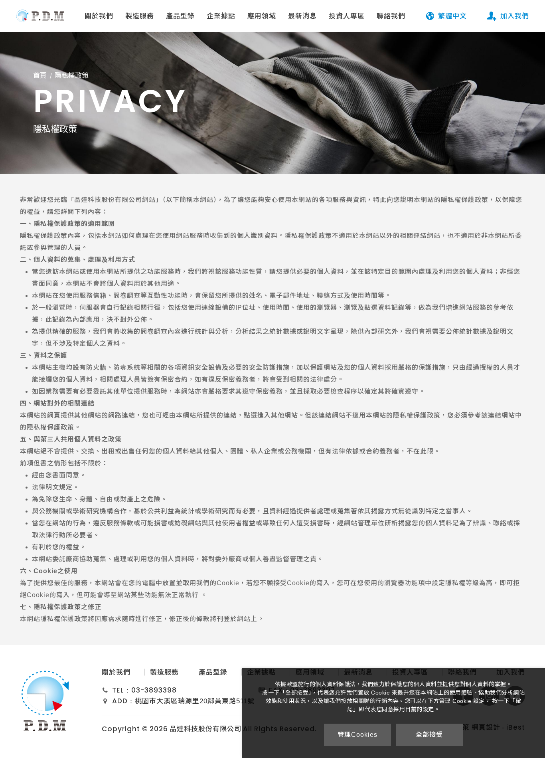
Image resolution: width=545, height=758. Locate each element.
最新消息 (302, 16)
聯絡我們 (391, 16)
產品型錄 (180, 16)
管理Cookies (357, 734)
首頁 (40, 75)
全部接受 (429, 734)
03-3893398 (154, 690)
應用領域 (261, 16)
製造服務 (139, 16)
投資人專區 (347, 16)
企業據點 (221, 16)
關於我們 (99, 16)
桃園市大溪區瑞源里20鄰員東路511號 (195, 701)
